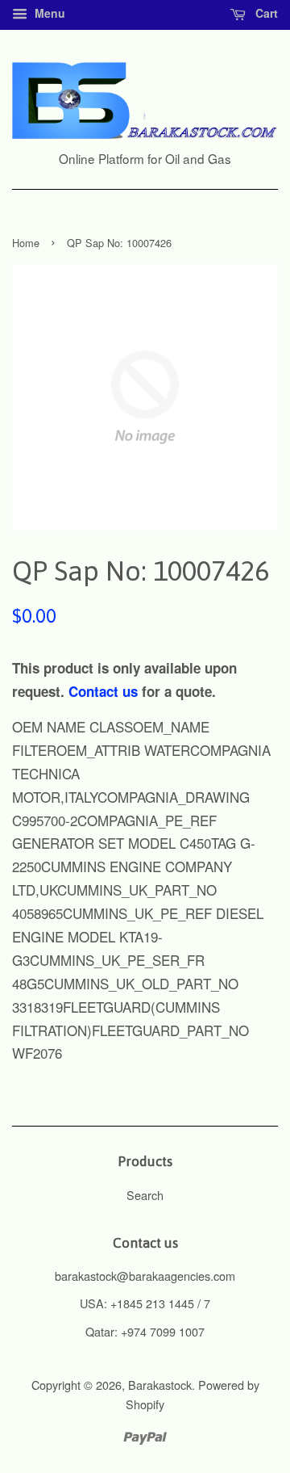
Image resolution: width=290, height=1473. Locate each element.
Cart (265, 13)
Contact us (103, 691)
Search (145, 1194)
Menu (48, 13)
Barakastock (160, 1384)
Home (25, 242)
